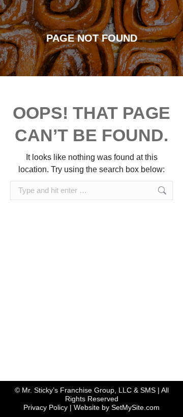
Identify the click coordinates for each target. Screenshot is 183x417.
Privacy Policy (45, 407)
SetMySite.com (135, 407)
